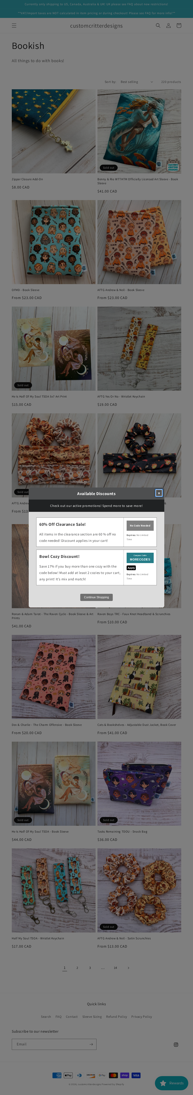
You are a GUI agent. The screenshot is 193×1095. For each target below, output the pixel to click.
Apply (131, 567)
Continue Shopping (96, 597)
